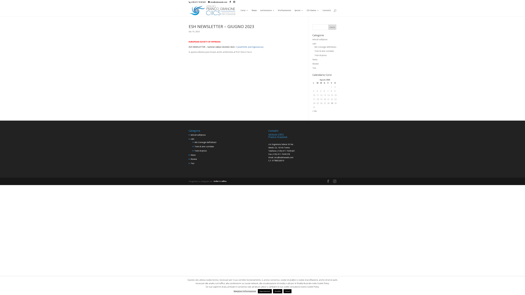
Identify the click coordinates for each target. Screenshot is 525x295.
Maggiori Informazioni (245, 291)
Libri (314, 43)
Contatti (327, 10)
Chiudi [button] (287, 291)
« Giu (314, 111)
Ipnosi (297, 10)
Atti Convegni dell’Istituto (325, 47)
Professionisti (284, 10)
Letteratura (266, 10)
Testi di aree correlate (324, 51)
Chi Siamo (311, 10)
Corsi (243, 10)
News (254, 10)
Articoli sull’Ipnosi (319, 39)
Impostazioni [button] (264, 291)
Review (315, 63)
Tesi (314, 68)
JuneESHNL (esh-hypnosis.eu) (250, 47)
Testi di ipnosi (320, 55)
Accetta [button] (278, 291)
